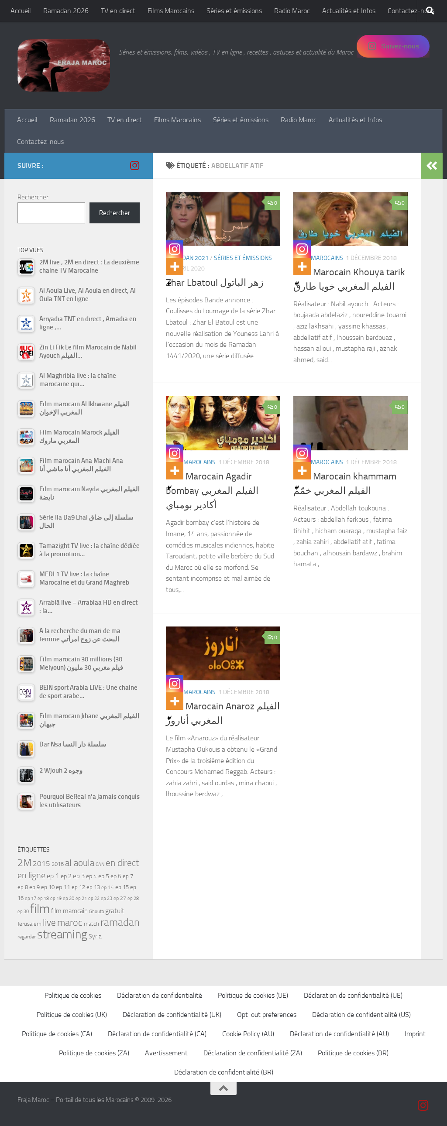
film (40, 909)
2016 (58, 864)
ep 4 (91, 876)
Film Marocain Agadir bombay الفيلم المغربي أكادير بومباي (212, 491)
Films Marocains (171, 11)
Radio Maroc (292, 11)
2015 (41, 863)
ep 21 (81, 898)
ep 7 (128, 876)
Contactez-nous (411, 11)
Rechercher (32, 197)
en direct (122, 863)
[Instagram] (174, 249)
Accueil (20, 11)
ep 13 (93, 887)
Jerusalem (29, 924)
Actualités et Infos (348, 11)
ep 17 (30, 898)
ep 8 (22, 887)
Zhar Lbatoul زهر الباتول (215, 282)
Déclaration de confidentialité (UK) (172, 1014)
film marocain (69, 911)
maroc (70, 922)
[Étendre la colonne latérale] (432, 166)
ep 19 (56, 898)
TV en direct (118, 11)
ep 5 (103, 876)
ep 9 (34, 887)
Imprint (415, 1034)
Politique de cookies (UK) (72, 1014)
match (91, 924)
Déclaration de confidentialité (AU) (339, 1034)
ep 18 (43, 898)
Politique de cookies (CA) (57, 1034)
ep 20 (68, 898)
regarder (26, 937)
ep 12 (78, 887)
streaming (62, 934)
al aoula (79, 863)
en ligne (31, 875)
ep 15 (122, 887)
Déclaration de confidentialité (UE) (353, 995)
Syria (95, 936)
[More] (174, 266)
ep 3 (79, 876)
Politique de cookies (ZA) (94, 1053)
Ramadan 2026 (66, 11)
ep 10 (48, 887)
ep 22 (94, 898)
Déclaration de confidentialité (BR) (223, 1072)
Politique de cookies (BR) (353, 1053)
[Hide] (169, 283)
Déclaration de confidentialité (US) (361, 1014)
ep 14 (107, 887)
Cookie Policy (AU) (248, 1034)
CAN (100, 864)
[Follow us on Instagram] (134, 165)
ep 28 (133, 898)
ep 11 (63, 886)
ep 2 (66, 876)
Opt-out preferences (266, 1014)
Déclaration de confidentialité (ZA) (252, 1053)
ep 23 (106, 898)
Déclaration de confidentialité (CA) (157, 1034)
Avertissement (166, 1053)
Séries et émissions (234, 11)
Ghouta (96, 911)
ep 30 (23, 911)
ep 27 (119, 898)
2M (24, 863)
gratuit (114, 911)
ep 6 (115, 876)
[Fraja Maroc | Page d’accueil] (63, 65)
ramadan (120, 922)
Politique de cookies (73, 995)
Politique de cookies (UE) (253, 995)
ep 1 (53, 876)
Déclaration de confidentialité (159, 995)
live (49, 922)
